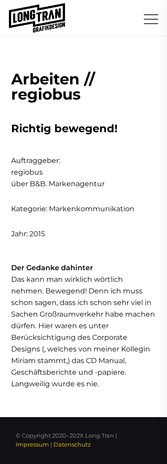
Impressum (32, 444)
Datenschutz (72, 444)
